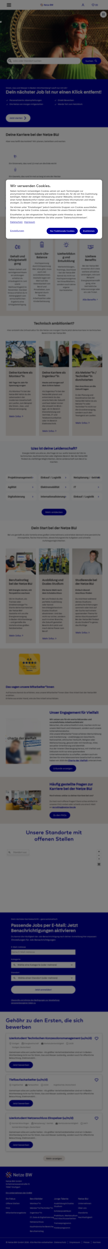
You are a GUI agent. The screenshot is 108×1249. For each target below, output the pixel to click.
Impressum (29, 222)
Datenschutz (16, 222)
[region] (54, 209)
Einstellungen (17, 231)
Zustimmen (89, 231)
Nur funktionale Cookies (62, 231)
